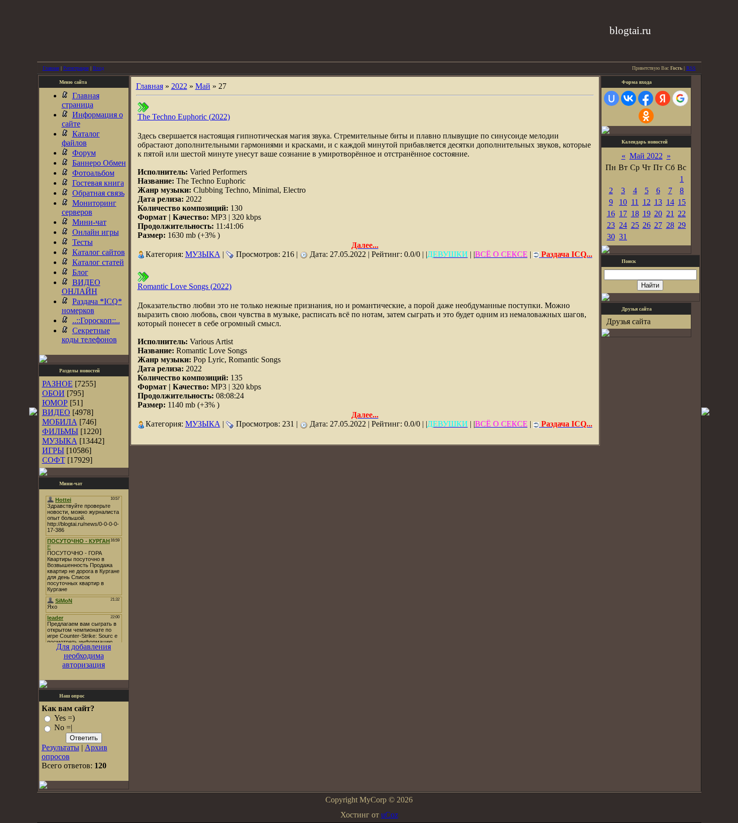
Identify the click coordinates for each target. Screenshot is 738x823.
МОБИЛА (59, 422)
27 (658, 225)
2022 (179, 86)
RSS (691, 68)
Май (202, 86)
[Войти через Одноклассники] (646, 115)
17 (623, 213)
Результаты (60, 747)
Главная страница (80, 100)
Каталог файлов (81, 138)
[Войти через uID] (611, 98)
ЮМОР (55, 402)
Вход (98, 68)
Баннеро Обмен (99, 163)
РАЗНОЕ (57, 383)
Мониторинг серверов (89, 207)
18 (635, 213)
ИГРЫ (53, 450)
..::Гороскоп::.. (96, 320)
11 (635, 202)
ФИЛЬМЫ (60, 431)
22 (682, 213)
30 (611, 236)
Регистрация (76, 68)
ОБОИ (53, 393)
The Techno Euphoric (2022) (184, 116)
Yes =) (64, 718)
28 (670, 225)
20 (658, 213)
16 (611, 213)
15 (682, 202)
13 (658, 202)
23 (611, 225)
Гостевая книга (98, 183)
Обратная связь (98, 193)
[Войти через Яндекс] (662, 98)
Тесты (82, 242)
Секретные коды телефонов (89, 335)
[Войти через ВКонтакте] (628, 98)
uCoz (389, 814)
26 (647, 225)
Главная (51, 68)
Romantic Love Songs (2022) (184, 286)
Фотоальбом (93, 173)
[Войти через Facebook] (645, 98)
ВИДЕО (56, 412)
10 (623, 202)
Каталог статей (98, 262)
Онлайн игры (95, 232)
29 (682, 225)
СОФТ (53, 460)
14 (670, 202)
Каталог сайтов (98, 252)
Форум (84, 153)
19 (647, 213)
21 (670, 213)
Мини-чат (89, 222)
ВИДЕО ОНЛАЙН (81, 287)
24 (623, 225)
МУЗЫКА (59, 441)
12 (647, 202)
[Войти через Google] (680, 98)
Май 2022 (646, 156)
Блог (80, 272)
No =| (63, 728)
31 (623, 236)
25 (635, 225)
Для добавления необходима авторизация (83, 655)
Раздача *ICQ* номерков (92, 306)
